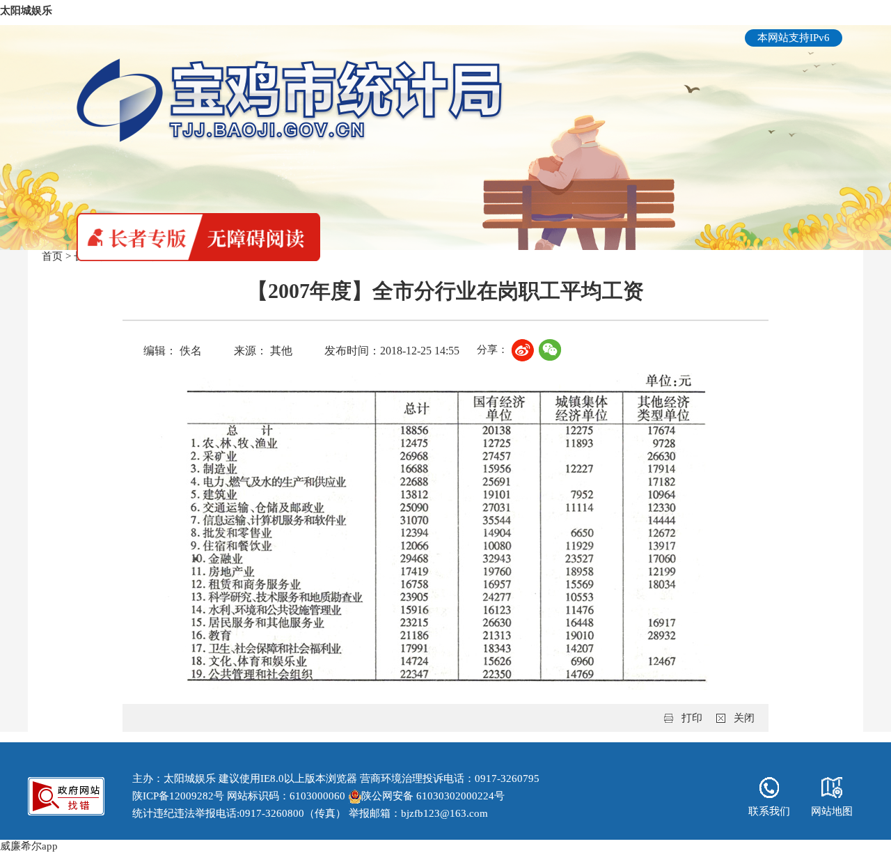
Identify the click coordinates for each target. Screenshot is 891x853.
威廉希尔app (29, 846)
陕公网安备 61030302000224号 (433, 795)
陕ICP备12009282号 (178, 795)
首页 (52, 256)
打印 (691, 717)
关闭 (744, 717)
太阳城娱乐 (26, 10)
